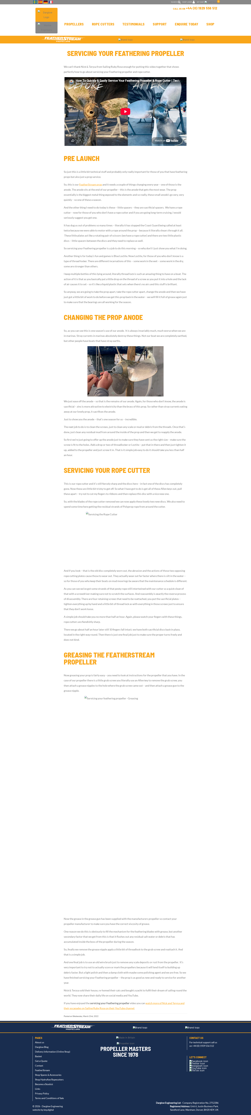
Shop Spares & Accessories (48, 1075)
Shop (210, 24)
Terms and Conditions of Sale (49, 1098)
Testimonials (133, 24)
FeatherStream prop (90, 184)
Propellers (74, 24)
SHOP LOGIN (187, 2)
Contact (39, 1065)
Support (160, 24)
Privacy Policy (42, 1093)
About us (39, 1042)
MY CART (200, 2)
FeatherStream (42, 1070)
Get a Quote (41, 1061)
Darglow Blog (42, 1047)
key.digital (49, 1109)
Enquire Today (186, 24)
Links (37, 1089)
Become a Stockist (44, 1084)
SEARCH (174, 2)
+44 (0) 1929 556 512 (201, 8)
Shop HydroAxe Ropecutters (49, 1079)
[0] (211, 2)
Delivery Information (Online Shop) (52, 1051)
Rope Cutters (103, 24)
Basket (38, 1056)
